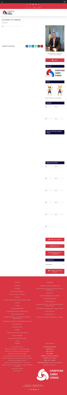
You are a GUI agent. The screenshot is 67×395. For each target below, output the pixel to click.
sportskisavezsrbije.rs (51, 365)
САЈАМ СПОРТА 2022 (17, 324)
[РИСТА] (54, 90)
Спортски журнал (17, 370)
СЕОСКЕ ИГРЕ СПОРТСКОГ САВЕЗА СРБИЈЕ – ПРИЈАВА (50, 317)
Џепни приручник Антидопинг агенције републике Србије (17, 355)
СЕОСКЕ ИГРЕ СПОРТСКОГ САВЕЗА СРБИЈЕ (17, 332)
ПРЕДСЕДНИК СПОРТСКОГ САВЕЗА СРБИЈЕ (17, 311)
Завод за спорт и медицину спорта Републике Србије (17, 351)
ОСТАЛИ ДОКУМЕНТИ (50, 301)
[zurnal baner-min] (59, 166)
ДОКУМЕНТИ (50, 293)
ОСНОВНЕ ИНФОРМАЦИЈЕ (17, 308)
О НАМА (17, 305)
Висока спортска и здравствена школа (17, 360)
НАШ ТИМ (17, 302)
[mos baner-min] (59, 106)
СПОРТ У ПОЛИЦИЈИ (17, 335)
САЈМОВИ (17, 329)
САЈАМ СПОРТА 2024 (17, 327)
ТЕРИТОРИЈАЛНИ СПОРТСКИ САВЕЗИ (17, 338)
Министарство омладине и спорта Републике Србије (17, 349)
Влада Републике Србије (17, 346)
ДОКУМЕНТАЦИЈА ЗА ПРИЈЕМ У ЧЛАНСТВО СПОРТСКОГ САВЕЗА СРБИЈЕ (50, 289)
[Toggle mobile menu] (64, 11)
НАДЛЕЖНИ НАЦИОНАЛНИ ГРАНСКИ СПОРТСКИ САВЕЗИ (17, 300)
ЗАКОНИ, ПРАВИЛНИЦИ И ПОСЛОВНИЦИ (50, 295)
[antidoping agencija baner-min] (50, 118)
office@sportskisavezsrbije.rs (55, 362)
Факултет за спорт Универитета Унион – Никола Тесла (17, 362)
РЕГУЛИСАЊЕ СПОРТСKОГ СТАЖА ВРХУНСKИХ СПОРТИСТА (17, 321)
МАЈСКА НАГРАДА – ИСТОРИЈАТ (17, 294)
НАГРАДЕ (17, 297)
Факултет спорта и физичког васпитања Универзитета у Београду (17, 358)
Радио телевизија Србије (17, 368)
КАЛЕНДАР (17, 288)
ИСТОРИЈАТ (17, 285)
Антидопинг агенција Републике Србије (17, 353)
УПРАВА (17, 341)
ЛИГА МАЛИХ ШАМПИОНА (17, 291)
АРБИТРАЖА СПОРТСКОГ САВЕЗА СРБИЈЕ (50, 285)
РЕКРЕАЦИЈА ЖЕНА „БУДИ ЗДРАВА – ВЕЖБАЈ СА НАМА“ (50, 308)
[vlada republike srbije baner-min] (50, 106)
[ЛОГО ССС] (54, 73)
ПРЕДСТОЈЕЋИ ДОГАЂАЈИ (17, 314)
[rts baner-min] (50, 166)
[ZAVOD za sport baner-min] (59, 118)
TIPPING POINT (41, 386)
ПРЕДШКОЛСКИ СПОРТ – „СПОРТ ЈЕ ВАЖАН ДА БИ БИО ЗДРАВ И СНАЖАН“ (17, 317)
